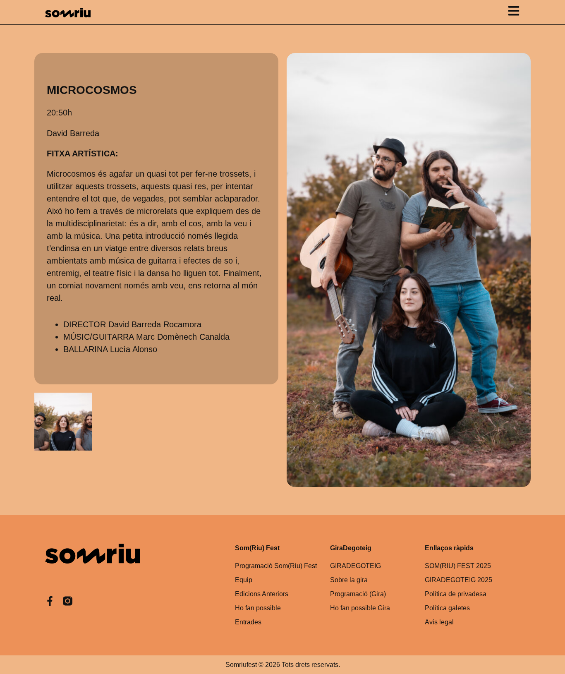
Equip (243, 579)
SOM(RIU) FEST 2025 (458, 565)
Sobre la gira (349, 579)
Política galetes (447, 608)
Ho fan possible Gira (360, 608)
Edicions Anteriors (261, 593)
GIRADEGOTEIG (355, 565)
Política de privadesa (455, 593)
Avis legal (439, 622)
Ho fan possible (258, 608)
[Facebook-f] (50, 601)
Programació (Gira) (358, 593)
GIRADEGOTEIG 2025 (458, 579)
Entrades (248, 622)
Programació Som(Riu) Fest (276, 565)
